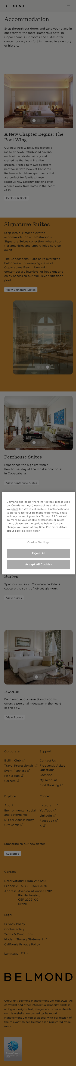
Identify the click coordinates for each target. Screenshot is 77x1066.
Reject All (38, 553)
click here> (33, 530)
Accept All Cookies (38, 564)
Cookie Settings (38, 542)
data (15, 509)
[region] (38, 533)
